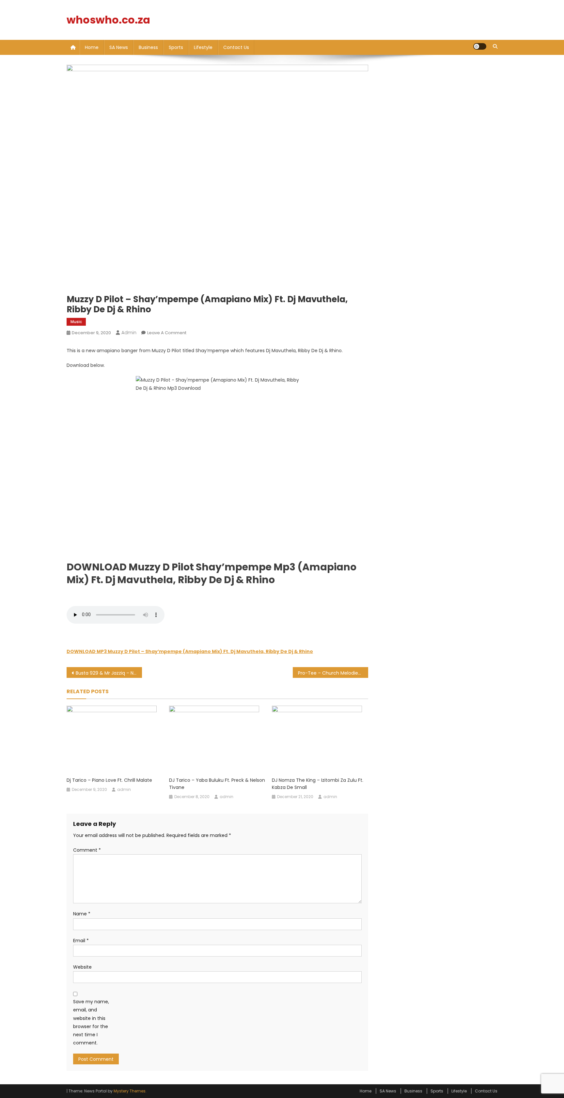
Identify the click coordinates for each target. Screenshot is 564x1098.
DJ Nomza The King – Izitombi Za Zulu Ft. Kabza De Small (317, 784)
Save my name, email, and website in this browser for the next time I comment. (91, 1022)
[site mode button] (479, 46)
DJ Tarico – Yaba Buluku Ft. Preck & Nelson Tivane (217, 784)
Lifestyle (203, 47)
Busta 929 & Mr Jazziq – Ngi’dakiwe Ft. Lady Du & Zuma (109, 673)
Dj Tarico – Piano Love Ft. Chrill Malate (109, 780)
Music (76, 321)
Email (81, 940)
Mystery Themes (130, 1091)
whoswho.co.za (108, 19)
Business (148, 47)
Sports (176, 47)
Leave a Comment (166, 333)
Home (92, 47)
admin (128, 332)
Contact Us (236, 47)
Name (81, 913)
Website (82, 967)
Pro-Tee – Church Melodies (329, 673)
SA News (118, 47)
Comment (87, 850)
